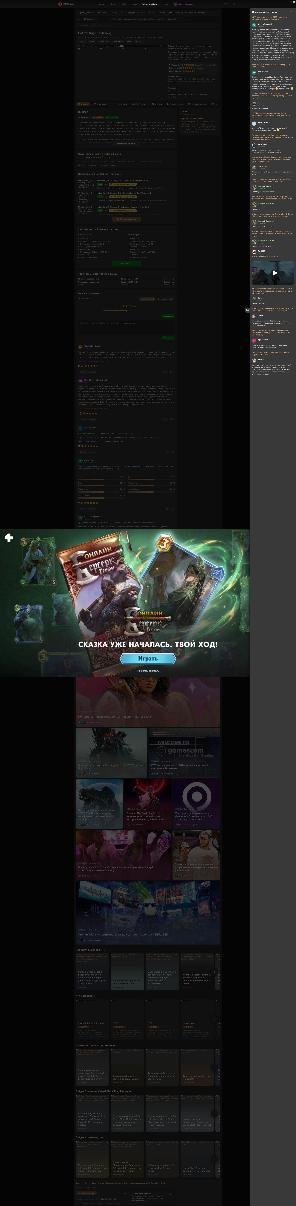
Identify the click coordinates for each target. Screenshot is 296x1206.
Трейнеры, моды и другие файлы (98, 273)
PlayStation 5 (143, 37)
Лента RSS (155, 1183)
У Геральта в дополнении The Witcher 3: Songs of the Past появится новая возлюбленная (272, 215)
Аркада (82, 41)
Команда (101, 1183)
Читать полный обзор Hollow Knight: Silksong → (98, 165)
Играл (99, 118)
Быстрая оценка (147, 299)
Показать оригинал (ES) (102, 361)
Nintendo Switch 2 (158, 37)
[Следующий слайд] (162, 46)
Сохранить (168, 316)
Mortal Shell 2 (101, 13)
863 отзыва (129, 188)
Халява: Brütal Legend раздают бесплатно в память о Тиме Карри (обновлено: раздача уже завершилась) (271, 159)
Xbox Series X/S (117, 37)
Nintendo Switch (92, 37)
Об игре (84, 104)
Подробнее (186, 60)
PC (83, 37)
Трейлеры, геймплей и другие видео (100, 613)
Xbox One (105, 37)
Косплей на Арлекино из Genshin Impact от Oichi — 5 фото (271, 65)
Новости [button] (102, 4)
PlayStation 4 (130, 37)
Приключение (103, 41)
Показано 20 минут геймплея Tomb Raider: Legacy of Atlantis (271, 353)
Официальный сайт (189, 115)
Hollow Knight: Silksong (101, 25)
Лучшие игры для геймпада (202, 129)
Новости (83, 565)
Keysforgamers (112, 188)
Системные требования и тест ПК (98, 229)
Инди (129, 41)
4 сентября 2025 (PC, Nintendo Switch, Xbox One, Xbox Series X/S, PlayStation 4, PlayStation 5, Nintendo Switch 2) (192, 81)
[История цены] (106, 184)
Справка (79, 1183)
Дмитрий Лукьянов (266, 186)
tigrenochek (263, 340)
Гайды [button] (124, 4)
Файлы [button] (144, 4)
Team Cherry (173, 90)
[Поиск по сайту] (227, 4)
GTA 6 (151, 13)
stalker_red (262, 166)
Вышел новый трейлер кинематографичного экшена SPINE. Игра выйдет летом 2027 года (272, 197)
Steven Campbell (265, 24)
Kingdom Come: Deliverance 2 (192, 13)
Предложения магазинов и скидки (99, 173)
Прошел (113, 118)
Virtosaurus (262, 144)
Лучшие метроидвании (191, 132)
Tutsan (260, 315)
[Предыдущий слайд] (82, 46)
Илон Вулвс (263, 72)
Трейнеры (125, 285)
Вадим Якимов (264, 122)
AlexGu (261, 359)
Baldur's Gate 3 (167, 13)
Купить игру (105, 104)
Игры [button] (134, 4)
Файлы (124, 104)
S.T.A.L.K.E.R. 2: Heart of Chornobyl (128, 13)
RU (163, 1183)
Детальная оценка (166, 299)
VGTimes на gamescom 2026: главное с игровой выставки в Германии (269, 18)
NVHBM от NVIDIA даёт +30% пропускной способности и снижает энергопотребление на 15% (272, 95)
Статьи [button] (113, 4)
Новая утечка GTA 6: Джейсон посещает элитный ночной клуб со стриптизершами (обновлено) (271, 332)
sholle (260, 103)
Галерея (158, 104)
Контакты (119, 1183)
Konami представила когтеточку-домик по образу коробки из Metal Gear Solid (271, 180)
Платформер (118, 41)
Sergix (260, 298)
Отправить (168, 338)
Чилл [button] (166, 4)
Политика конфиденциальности (137, 1183)
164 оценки (198, 68)
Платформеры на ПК (190, 124)
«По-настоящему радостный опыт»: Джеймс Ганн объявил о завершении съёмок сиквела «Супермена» (272, 291)
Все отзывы (128, 555)
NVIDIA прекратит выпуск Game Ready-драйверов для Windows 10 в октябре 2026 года (271, 115)
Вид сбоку (139, 41)
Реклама (87, 1183)
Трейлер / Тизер (85, 648)
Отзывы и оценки (198, 104)
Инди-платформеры (190, 122)
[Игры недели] (216, 13)
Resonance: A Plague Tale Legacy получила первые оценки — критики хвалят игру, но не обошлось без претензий (272, 137)
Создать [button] (90, 19)
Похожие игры (176, 104)
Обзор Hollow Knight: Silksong (205, 65)
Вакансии (110, 1183)
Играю (86, 118)
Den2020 (261, 251)
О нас (94, 1183)
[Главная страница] (65, 4)
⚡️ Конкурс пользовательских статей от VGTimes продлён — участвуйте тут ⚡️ (147, 19)
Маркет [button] (155, 4)
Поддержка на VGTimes (154, 188)
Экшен (91, 41)
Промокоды (140, 188)
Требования (141, 104)
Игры (85, 25)
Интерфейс (82, 285)
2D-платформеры (207, 122)
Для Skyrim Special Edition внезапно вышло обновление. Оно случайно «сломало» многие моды (272, 233)
